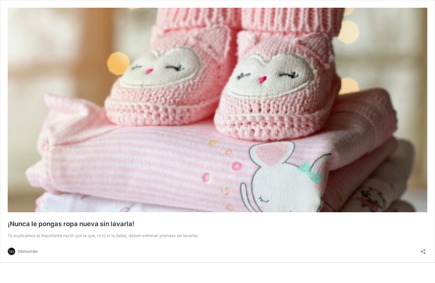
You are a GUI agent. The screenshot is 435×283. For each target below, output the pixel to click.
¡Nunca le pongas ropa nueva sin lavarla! (71, 224)
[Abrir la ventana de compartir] (423, 249)
